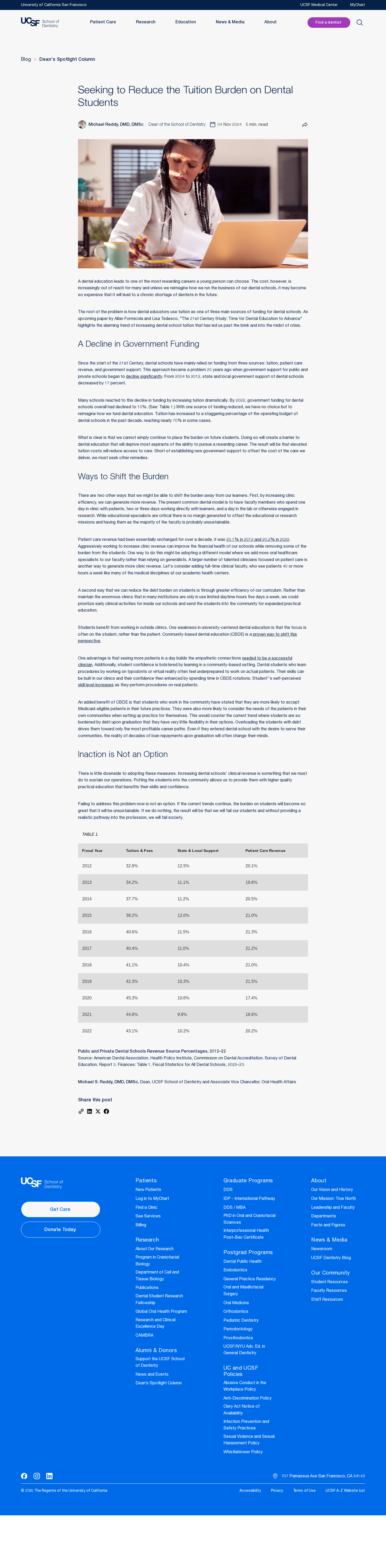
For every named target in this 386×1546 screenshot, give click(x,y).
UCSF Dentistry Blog (331, 1258)
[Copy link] (81, 1111)
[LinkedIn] (89, 1111)
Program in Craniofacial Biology (157, 1261)
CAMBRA (144, 1336)
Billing (140, 1225)
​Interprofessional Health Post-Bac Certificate (246, 1234)
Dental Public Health (242, 1262)
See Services (148, 1217)
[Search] (359, 22)
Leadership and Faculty (333, 1208)
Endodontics (235, 1271)
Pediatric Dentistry (241, 1321)
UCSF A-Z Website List (345, 1491)
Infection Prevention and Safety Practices (246, 1425)
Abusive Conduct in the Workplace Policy (244, 1386)
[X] (98, 1111)
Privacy (277, 1491)
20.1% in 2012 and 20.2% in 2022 (257, 540)
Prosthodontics (238, 1338)
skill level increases (96, 685)
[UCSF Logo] (40, 22)
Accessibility (250, 1491)
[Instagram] (37, 1476)
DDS (228, 1190)
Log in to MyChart (152, 1199)
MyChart (357, 5)
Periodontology (238, 1329)
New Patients (148, 1190)
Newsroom (321, 1249)
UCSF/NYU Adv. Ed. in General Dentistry (244, 1350)
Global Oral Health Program (161, 1312)
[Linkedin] (49, 1476)
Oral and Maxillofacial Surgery (243, 1291)
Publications (147, 1288)
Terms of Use (304, 1491)
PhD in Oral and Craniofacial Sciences (249, 1219)
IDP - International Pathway (249, 1199)
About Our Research (154, 1249)
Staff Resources (327, 1300)
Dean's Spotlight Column (67, 59)
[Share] (305, 124)
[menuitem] (250, 1491)
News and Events (152, 1375)
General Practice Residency (249, 1279)
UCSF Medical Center (319, 5)
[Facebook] (106, 1111)
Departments (323, 1217)
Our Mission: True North (333, 1199)
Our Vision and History (332, 1190)
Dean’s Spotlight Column (158, 1383)
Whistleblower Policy (243, 1452)
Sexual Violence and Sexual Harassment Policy (249, 1440)
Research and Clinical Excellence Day (155, 1323)
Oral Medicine (236, 1303)
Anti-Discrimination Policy (247, 1399)
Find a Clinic (146, 1208)
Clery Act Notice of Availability (241, 1410)
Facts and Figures (328, 1225)
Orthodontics (235, 1312)
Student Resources (329, 1282)
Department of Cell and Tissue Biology (157, 1276)
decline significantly (144, 377)
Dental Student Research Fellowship (159, 1299)
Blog (26, 59)
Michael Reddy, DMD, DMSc (115, 125)
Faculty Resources (329, 1291)
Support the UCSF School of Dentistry (160, 1362)
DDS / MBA (234, 1208)
